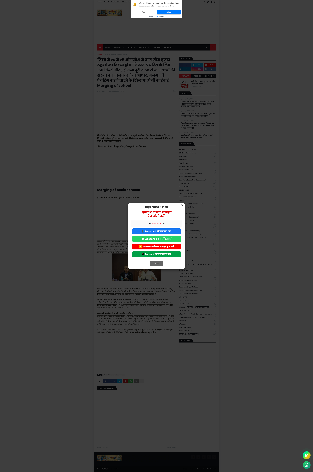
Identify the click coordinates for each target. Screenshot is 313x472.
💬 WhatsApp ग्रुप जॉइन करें (157, 238)
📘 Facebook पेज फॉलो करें (156, 231)
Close (156, 263)
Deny (144, 12)
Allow (169, 12)
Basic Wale (156, 223)
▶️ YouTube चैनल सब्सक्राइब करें (156, 246)
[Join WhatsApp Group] (307, 465)
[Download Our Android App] (307, 455)
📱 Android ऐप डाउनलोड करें (156, 254)
